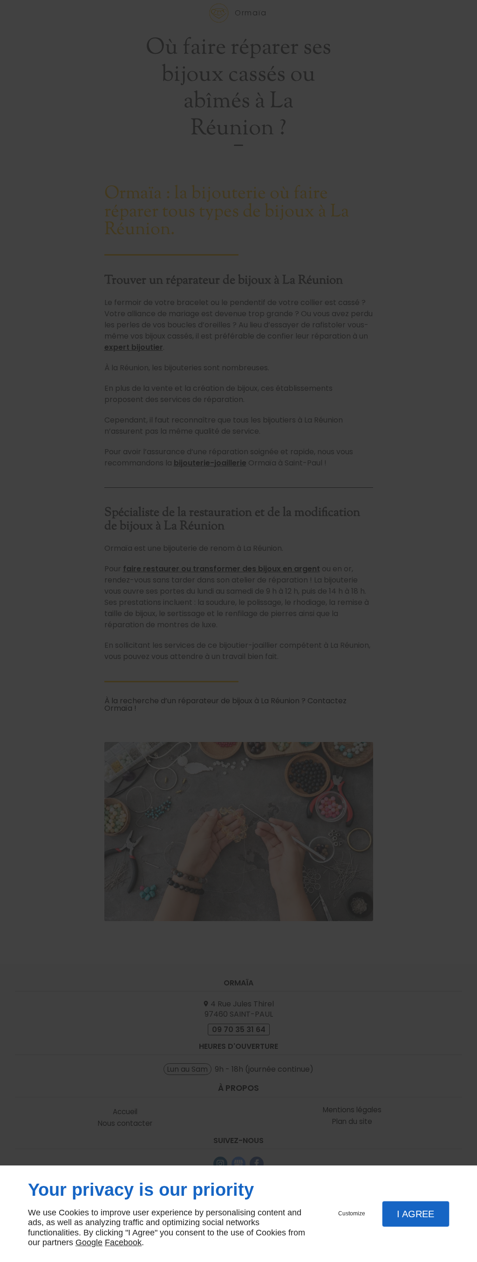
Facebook (123, 1242)
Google (88, 1242)
